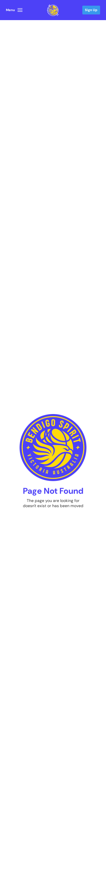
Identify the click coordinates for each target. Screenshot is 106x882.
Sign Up (91, 10)
